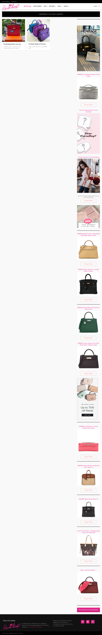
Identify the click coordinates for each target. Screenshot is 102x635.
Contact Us (14, 1)
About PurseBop (5, 1)
